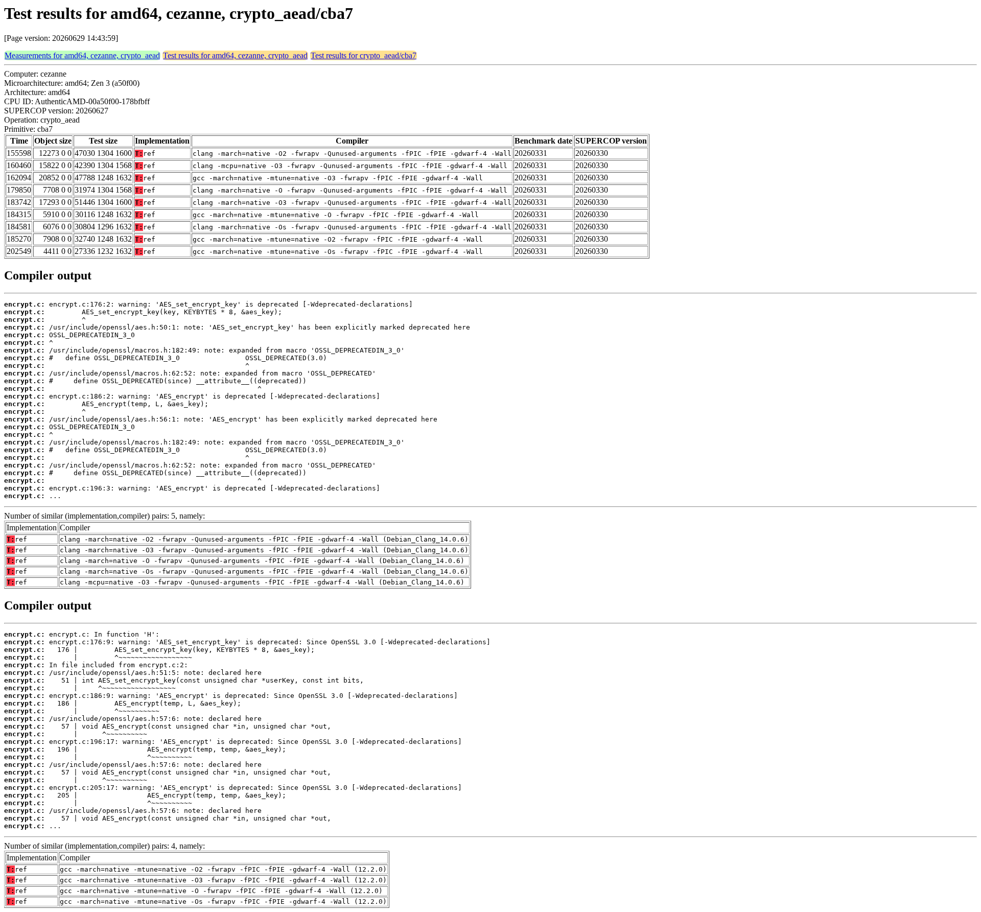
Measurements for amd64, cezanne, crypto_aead (82, 55)
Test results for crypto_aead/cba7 (363, 55)
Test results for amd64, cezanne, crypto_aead (235, 55)
